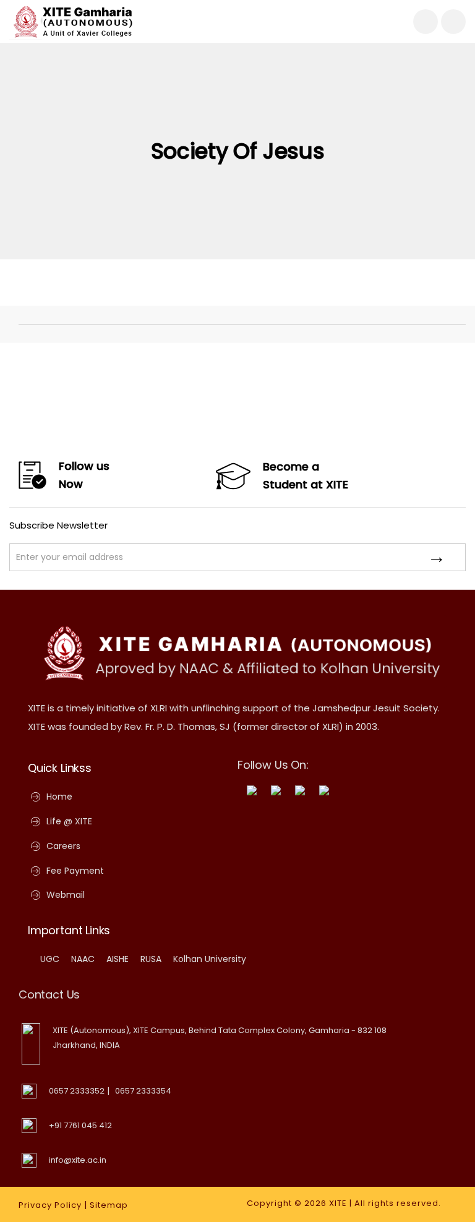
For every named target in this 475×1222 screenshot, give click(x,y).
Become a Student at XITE (305, 475)
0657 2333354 (143, 1091)
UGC (49, 959)
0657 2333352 (77, 1091)
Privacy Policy (50, 1205)
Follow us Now (84, 475)
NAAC (83, 959)
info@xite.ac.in (77, 1160)
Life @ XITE (69, 821)
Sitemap (109, 1205)
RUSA (150, 959)
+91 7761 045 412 (80, 1125)
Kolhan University (209, 959)
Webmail (65, 895)
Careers (63, 846)
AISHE (117, 959)
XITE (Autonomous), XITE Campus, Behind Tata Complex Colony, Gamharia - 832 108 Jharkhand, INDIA (220, 1037)
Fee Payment (75, 870)
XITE (338, 1203)
